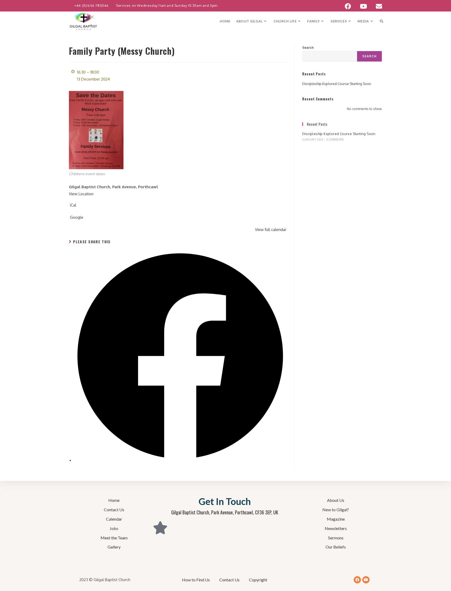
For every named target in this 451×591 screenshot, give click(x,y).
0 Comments (335, 139)
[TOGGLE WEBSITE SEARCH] (381, 21)
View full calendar (270, 229)
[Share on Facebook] (180, 460)
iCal (73, 205)
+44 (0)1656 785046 (91, 5)
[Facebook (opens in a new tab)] (347, 6)
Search (308, 47)
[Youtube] (366, 579)
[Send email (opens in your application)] (376, 6)
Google (76, 217)
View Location (81, 193)
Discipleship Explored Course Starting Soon (336, 84)
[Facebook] (357, 579)
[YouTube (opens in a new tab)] (363, 6)
